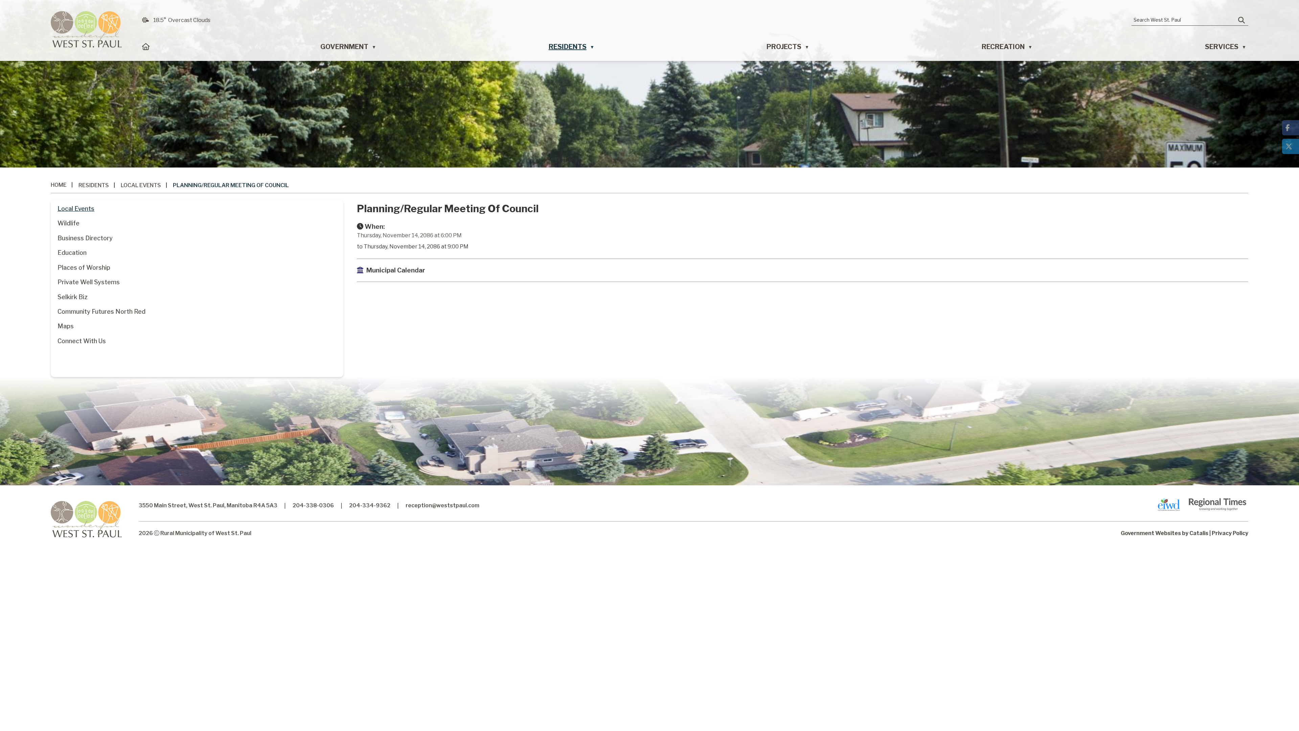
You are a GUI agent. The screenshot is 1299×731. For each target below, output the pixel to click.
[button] (1241, 20)
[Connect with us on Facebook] (1290, 127)
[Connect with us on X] (1290, 146)
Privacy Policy (1230, 533)
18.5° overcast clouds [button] (181, 20)
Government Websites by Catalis (1164, 533)
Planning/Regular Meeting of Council (231, 185)
